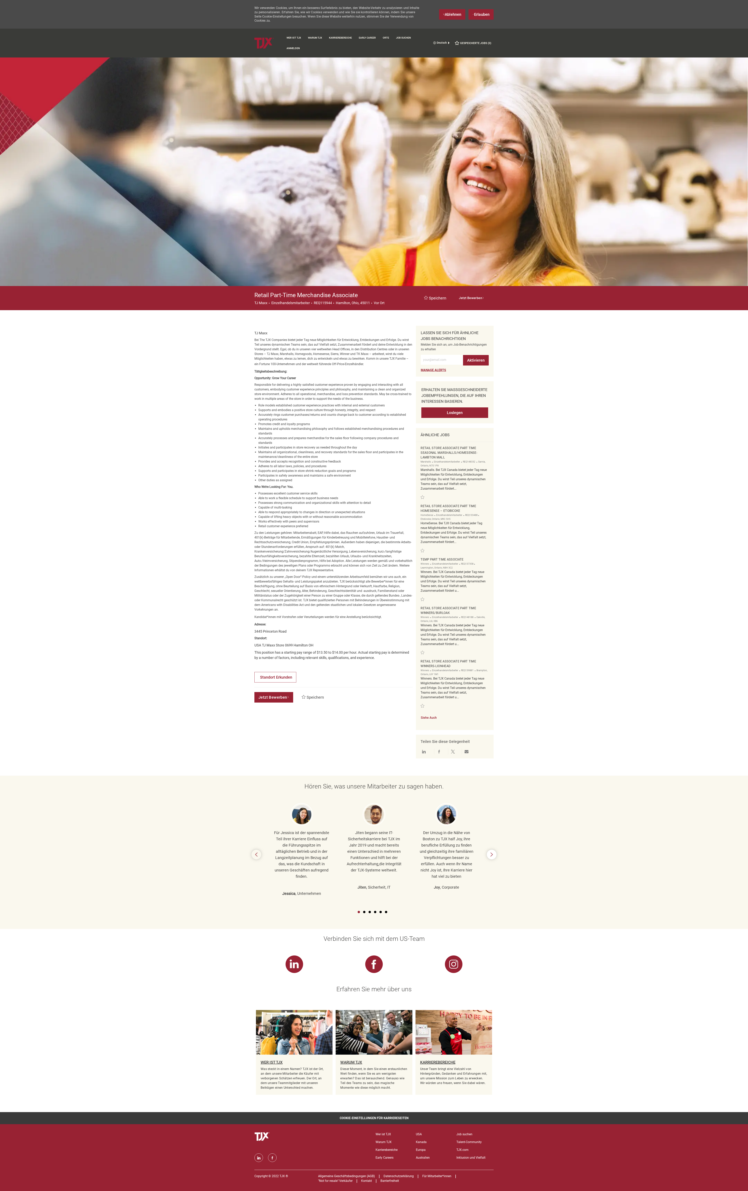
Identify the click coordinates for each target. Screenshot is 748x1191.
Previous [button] (256, 854)
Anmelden (293, 48)
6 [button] (386, 912)
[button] (471, 298)
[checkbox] (435, 298)
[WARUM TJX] (374, 1052)
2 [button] (364, 912)
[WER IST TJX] (294, 1052)
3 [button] (370, 912)
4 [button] (375, 912)
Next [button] (492, 854)
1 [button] (359, 912)
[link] (433, 370)
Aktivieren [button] (476, 360)
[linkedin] (258, 1157)
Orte (386, 37)
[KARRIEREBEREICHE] (453, 1052)
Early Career (367, 37)
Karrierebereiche (340, 37)
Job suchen (403, 37)
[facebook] (272, 1157)
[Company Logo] (268, 43)
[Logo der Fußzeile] (262, 1136)
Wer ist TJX (294, 37)
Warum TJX (315, 37)
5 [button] (380, 912)
